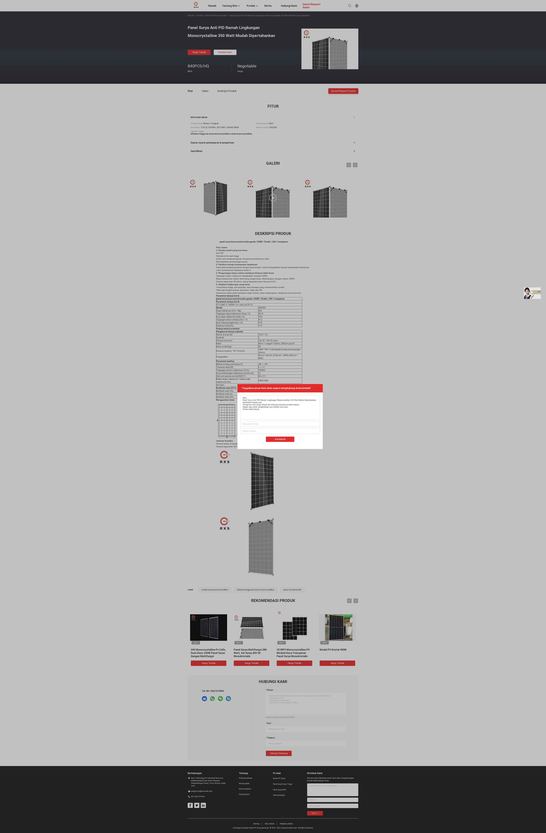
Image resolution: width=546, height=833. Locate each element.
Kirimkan (280, 439)
